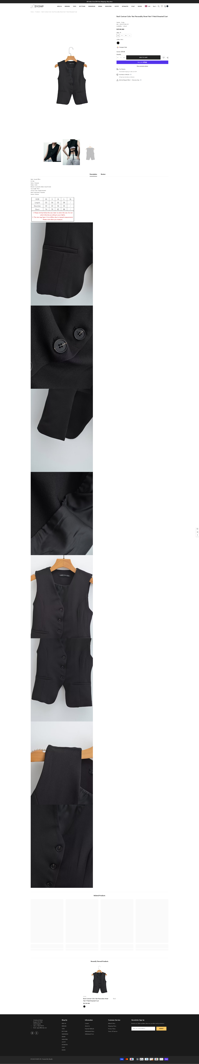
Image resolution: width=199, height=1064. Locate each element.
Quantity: (119, 54)
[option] (71, 76)
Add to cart (143, 57)
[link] (47, 947)
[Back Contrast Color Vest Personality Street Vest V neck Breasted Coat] (99, 980)
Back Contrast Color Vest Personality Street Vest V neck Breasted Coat (99, 1000)
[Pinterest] (32, 1033)
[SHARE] (167, 58)
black (84, 1006)
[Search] (159, 6)
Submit (161, 1028)
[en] (146, 6)
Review (103, 174)
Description (93, 174)
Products (37, 12)
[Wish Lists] (162, 6)
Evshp (122, 22)
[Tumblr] (36, 1033)
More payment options (142, 66)
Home (32, 12)
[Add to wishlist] (164, 58)
